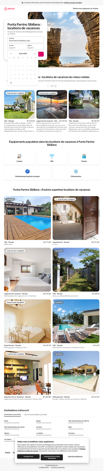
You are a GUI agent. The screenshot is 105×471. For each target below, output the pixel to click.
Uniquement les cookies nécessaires (52, 457)
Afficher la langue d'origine (73, 3)
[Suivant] (55, 86)
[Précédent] (48, 86)
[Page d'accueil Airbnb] (9, 8)
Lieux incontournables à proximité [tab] (35, 415)
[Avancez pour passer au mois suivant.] (34, 53)
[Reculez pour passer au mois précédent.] (11, 53)
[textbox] (16, 48)
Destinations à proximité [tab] (12, 415)
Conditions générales (58, 467)
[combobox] (25, 40)
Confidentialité (44, 467)
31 (11, 83)
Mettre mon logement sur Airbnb (85, 8)
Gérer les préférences (75, 456)
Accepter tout (28, 456)
